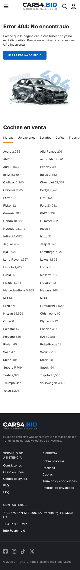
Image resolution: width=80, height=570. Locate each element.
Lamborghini (51, 252)
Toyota (50, 375)
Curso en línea (13, 472)
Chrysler (13, 190)
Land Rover (15, 259)
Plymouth (49, 321)
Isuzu (45, 236)
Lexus (48, 259)
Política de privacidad (47, 440)
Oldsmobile (50, 313)
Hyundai (14, 228)
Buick (48, 174)
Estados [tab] (45, 137)
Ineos (45, 228)
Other (8, 321)
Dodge (49, 190)
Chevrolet (52, 182)
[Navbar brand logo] (40, 6)
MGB (44, 298)
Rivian (10, 344)
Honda (13, 221)
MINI (9, 306)
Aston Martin (51, 159)
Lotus (45, 267)
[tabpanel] (40, 272)
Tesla (11, 375)
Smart (46, 360)
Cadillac (13, 182)
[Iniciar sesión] (73, 6)
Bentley (48, 167)
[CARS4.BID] (20, 428)
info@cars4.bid (14, 530)
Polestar (11, 329)
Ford (48, 205)
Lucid (9, 275)
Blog (6, 492)
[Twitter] (32, 551)
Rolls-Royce (50, 344)
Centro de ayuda (15, 478)
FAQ (6, 485)
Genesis (11, 213)
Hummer (49, 221)
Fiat (46, 198)
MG (7, 298)
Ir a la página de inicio (24, 55)
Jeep (48, 244)
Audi (11, 167)
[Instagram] (14, 551)
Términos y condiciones (60, 481)
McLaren (48, 282)
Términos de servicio (17, 440)
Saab (9, 352)
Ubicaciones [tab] (26, 137)
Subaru (12, 367)
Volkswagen (53, 383)
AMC (7, 159)
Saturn (48, 352)
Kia (9, 252)
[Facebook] (5, 551)
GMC (47, 213)
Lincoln (12, 267)
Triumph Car (13, 383)
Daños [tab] (59, 137)
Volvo (11, 390)
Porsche (12, 336)
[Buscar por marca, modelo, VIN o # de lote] (64, 6)
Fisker (9, 205)
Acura (11, 151)
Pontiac (48, 329)
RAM (47, 336)
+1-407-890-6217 (15, 524)
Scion (10, 360)
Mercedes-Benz (18, 290)
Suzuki (47, 367)
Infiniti (12, 236)
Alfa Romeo (51, 151)
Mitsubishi (52, 306)
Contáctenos (12, 465)
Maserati (49, 275)
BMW (11, 174)
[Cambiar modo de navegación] (6, 6)
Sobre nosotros (53, 461)
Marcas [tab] (8, 137)
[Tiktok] (23, 551)
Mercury (49, 290)
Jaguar (11, 244)
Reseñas (49, 468)
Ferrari (9, 198)
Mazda (12, 282)
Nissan (13, 313)
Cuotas (48, 474)
